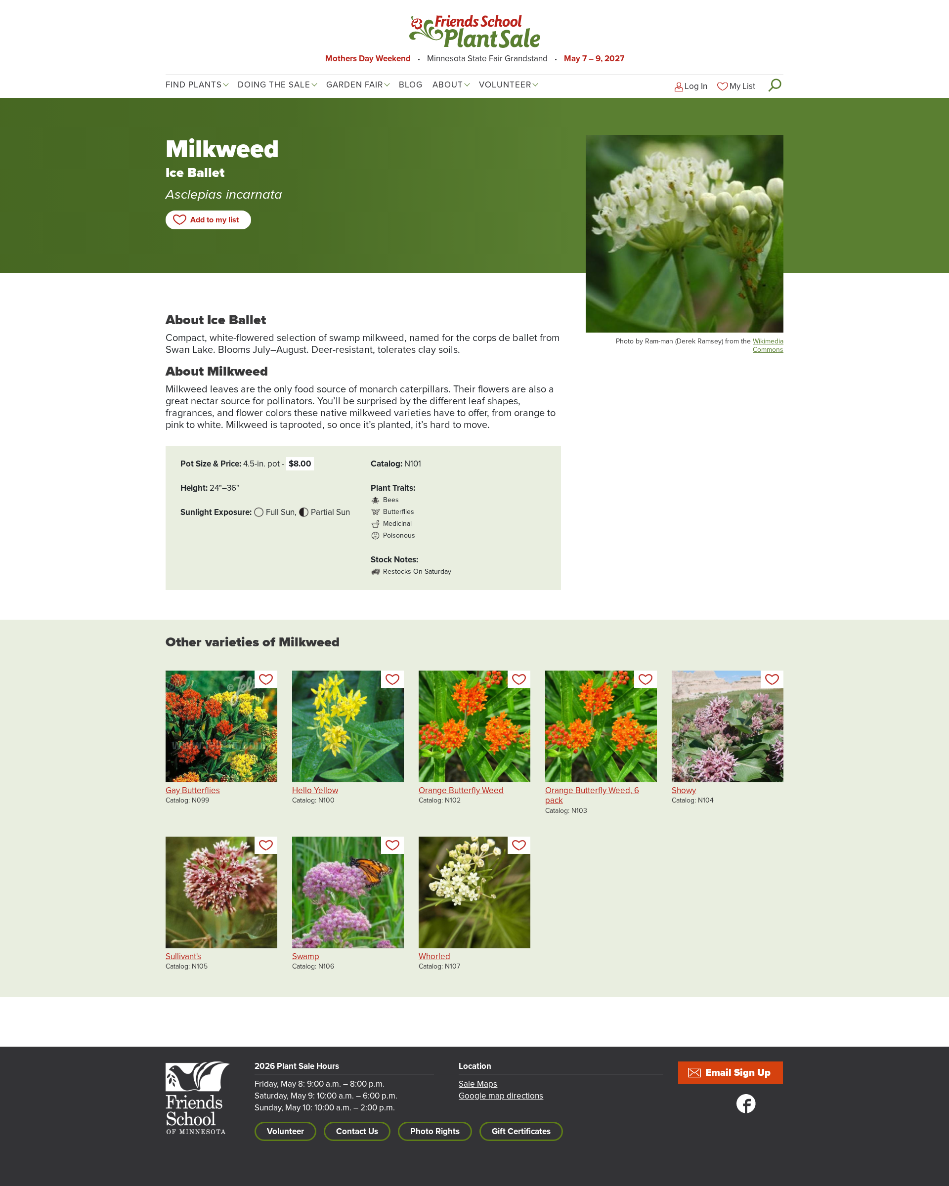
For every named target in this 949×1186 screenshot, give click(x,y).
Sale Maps (478, 1084)
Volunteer (285, 1131)
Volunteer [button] (505, 85)
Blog (411, 85)
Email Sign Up (738, 1073)
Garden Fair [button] (354, 85)
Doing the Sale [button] (274, 85)
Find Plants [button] (194, 85)
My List (742, 86)
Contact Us (357, 1131)
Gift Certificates (521, 1131)
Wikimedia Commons (768, 345)
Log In (696, 86)
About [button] (447, 85)
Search (774, 85)
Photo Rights (435, 1131)
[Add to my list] (266, 679)
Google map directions (501, 1096)
